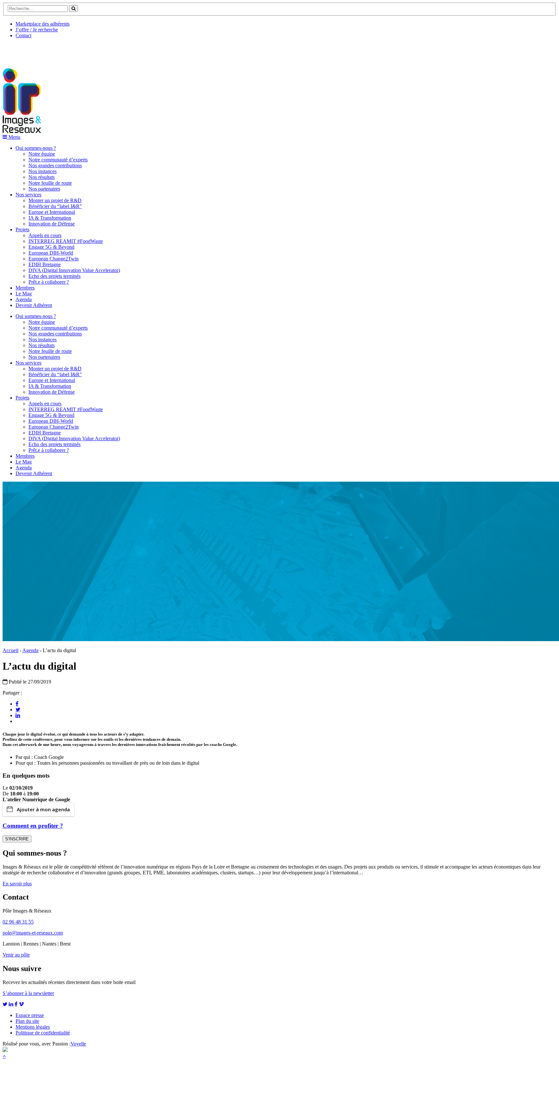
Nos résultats (41, 177)
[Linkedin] (18, 715)
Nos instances (42, 171)
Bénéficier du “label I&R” (55, 206)
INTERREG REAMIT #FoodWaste (65, 241)
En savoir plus (17, 883)
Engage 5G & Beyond (51, 247)
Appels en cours (44, 235)
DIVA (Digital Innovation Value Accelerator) (74, 270)
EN (26, 51)
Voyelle (78, 1043)
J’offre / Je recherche (37, 29)
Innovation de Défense (51, 223)
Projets (22, 229)
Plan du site (27, 1021)
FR (50, 51)
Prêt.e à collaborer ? (48, 282)
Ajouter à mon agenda (43, 809)
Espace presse (30, 1015)
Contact (23, 35)
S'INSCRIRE (17, 839)
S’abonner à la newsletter (28, 993)
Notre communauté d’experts (58, 159)
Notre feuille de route (50, 183)
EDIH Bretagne (44, 264)
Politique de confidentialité (43, 1032)
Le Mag (24, 293)
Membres (25, 287)
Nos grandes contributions (55, 165)
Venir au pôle (16, 954)
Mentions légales (33, 1027)
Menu (13, 137)
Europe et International (51, 212)
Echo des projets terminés (54, 276)
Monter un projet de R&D (55, 200)
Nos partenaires (44, 188)
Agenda (24, 299)
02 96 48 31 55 (18, 921)
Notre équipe (41, 154)
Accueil (10, 650)
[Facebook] (17, 703)
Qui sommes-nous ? (36, 148)
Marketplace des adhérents (43, 24)
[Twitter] (18, 709)
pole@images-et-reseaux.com (33, 932)
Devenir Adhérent (34, 305)
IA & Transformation (49, 218)
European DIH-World (50, 253)
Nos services (28, 194)
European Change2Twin (53, 258)
